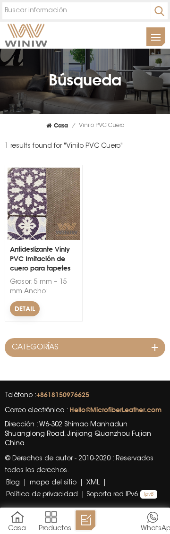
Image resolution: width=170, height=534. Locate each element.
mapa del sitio (53, 483)
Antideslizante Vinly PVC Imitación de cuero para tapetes (40, 258)
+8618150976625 (62, 394)
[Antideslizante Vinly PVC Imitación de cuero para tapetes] (44, 238)
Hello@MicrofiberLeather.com (115, 410)
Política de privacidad (42, 495)
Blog (13, 483)
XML (93, 483)
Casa (61, 125)
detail (25, 309)
